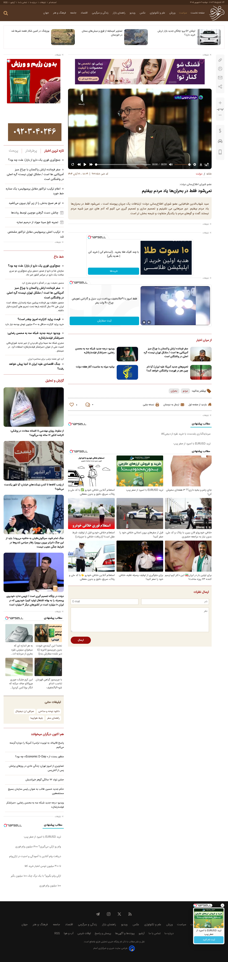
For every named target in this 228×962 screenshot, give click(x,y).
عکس (143, 13)
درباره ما (33, 2)
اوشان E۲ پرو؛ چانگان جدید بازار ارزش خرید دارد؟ (176, 33)
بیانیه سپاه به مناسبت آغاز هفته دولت (95, 367)
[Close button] (222, 905)
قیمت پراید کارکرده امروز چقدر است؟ (39, 319)
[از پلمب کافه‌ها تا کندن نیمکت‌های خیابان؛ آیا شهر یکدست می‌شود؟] (34, 460)
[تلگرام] (98, 914)
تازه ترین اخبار (54, 151)
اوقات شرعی (84, 933)
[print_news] (220, 68)
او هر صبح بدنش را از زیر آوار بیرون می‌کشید (34, 203)
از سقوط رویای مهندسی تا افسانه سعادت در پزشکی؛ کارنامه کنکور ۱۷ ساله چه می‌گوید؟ (37, 433)
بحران (174, 391)
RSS (5, 2)
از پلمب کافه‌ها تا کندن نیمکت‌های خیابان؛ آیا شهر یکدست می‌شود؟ (34, 487)
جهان (46, 13)
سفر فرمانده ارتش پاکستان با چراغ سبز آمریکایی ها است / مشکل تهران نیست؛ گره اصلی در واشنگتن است (166, 353)
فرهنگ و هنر (60, 13)
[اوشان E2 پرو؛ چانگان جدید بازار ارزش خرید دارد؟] (209, 37)
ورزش (172, 13)
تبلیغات (43, 2)
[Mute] (149, 322)
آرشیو (13, 2)
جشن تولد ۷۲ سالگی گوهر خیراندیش (44, 780)
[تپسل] (89, 237)
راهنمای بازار (119, 13)
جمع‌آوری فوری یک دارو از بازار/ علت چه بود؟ (34, 160)
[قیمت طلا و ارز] (220, 131)
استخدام (52, 2)
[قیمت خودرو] (220, 142)
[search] (6, 13)
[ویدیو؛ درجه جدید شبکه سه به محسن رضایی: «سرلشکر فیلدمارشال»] (127, 354)
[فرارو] (216, 13)
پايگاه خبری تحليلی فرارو (107, 942)
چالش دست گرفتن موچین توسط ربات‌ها (34, 212)
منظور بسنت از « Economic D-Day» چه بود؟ (39, 757)
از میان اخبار (204, 340)
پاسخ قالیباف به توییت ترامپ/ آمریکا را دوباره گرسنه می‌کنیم (37, 745)
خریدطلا (114, 271)
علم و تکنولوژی (158, 13)
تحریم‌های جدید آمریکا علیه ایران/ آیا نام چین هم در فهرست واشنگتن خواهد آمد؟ (167, 369)
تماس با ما (22, 2)
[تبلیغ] (140, 71)
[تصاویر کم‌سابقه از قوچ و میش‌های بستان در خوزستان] (136, 37)
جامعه (73, 13)
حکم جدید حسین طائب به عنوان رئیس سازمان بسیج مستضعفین (36, 791)
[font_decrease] (220, 115)
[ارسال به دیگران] (220, 77)
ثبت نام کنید (209, 940)
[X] (119, 914)
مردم (185, 391)
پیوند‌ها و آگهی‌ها (125, 933)
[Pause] (144, 322)
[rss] (130, 914)
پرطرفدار (31, 151)
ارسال (81, 640)
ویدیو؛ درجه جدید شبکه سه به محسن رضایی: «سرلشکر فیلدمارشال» (95, 351)
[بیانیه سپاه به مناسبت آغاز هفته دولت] (127, 372)
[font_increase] (220, 102)
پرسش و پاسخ (103, 933)
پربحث (13, 151)
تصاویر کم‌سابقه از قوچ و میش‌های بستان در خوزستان (102, 33)
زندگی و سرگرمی (100, 13)
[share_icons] (220, 86)
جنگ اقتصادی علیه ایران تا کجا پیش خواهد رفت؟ (36, 366)
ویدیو (133, 13)
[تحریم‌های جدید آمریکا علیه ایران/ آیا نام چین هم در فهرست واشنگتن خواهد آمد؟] (201, 372)
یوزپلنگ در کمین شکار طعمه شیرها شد (30, 31)
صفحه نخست (198, 13)
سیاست (183, 13)
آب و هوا (69, 933)
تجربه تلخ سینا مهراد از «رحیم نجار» (37, 222)
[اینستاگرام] (109, 914)
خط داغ (59, 257)
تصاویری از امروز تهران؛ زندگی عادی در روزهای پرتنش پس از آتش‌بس (36, 768)
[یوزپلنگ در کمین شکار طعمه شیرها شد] (63, 37)
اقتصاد (84, 13)
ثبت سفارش (104, 320)
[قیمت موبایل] (220, 152)
